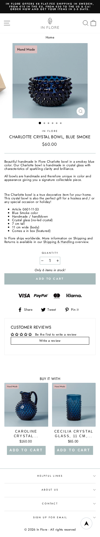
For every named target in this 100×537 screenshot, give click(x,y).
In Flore (50, 131)
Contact (50, 503)
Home (50, 37)
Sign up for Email (50, 517)
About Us (50, 490)
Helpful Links (50, 476)
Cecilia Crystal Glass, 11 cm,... (73, 433)
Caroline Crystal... (26, 433)
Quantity (50, 253)
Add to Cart (26, 450)
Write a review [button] (50, 340)
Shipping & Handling (58, 242)
